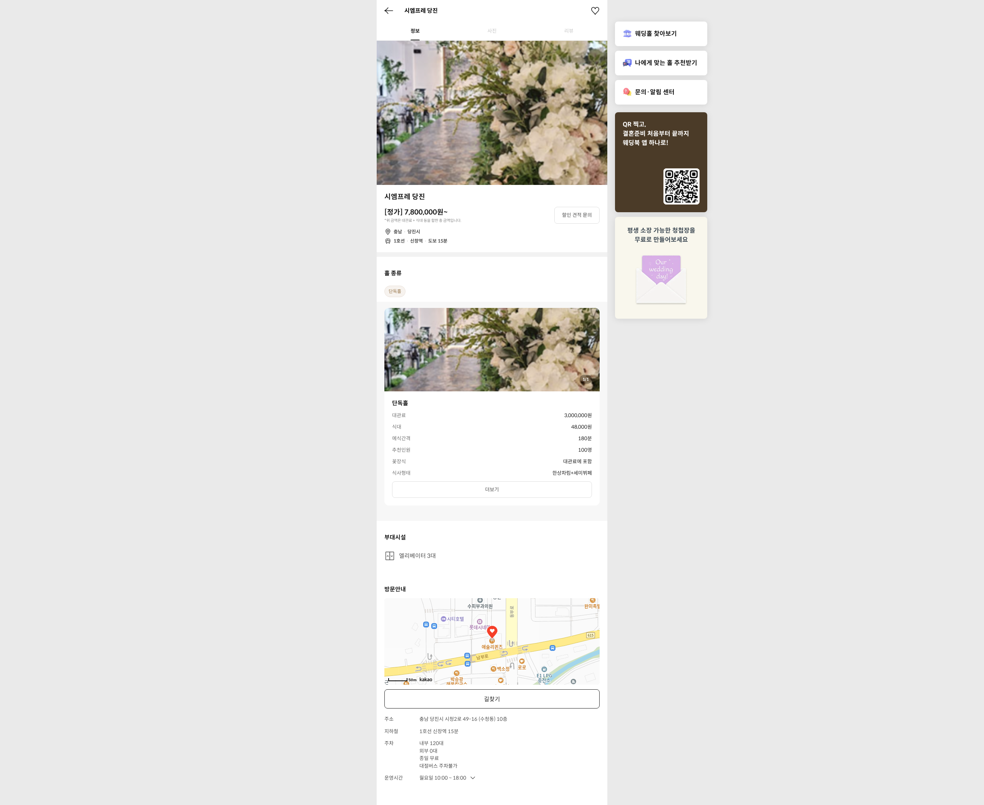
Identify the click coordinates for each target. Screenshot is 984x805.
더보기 (492, 489)
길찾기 (492, 699)
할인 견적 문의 (577, 215)
